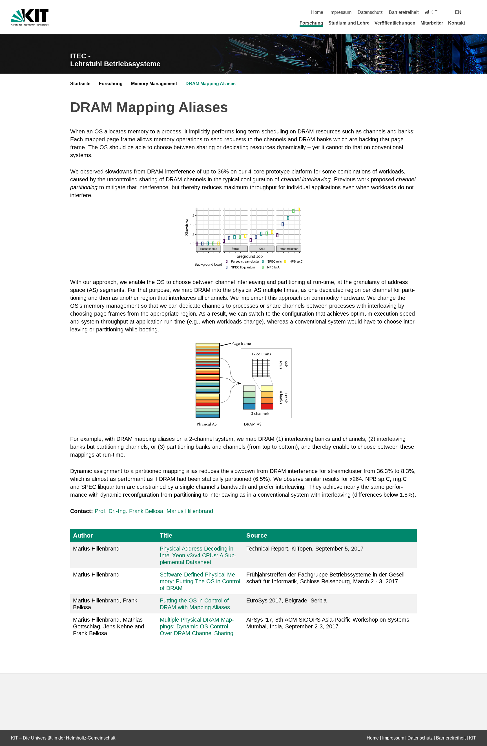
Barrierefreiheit (404, 12)
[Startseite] (474, 23)
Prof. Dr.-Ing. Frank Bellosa (129, 511)
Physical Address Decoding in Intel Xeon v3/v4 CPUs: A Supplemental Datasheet (198, 555)
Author (83, 535)
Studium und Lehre (348, 23)
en (458, 12)
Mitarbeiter (431, 23)
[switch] (474, 12)
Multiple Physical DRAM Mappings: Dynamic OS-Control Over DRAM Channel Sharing (197, 626)
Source (256, 535)
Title (166, 535)
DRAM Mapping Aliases (210, 83)
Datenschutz (370, 12)
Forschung (311, 23)
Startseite (80, 83)
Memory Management (154, 83)
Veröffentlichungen (395, 23)
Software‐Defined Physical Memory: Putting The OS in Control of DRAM (200, 581)
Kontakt (456, 23)
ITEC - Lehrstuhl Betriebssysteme (115, 60)
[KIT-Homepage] (29, 17)
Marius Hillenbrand (190, 511)
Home (317, 12)
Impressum (340, 12)
